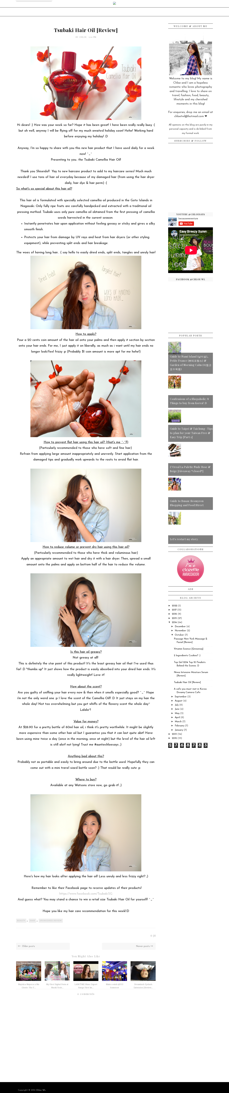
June (177, 709)
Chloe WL (41, 1090)
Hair (32, 921)
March (178, 721)
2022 (174, 606)
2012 (174, 738)
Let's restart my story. (184, 539)
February (179, 726)
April (177, 717)
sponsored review (51, 921)
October (179, 635)
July (177, 705)
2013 (174, 734)
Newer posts (143, 946)
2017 (174, 610)
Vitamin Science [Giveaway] (188, 649)
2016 (174, 614)
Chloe (83, 37)
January (179, 730)
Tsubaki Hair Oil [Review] (187, 682)
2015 (174, 618)
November (180, 630)
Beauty (21, 921)
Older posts (28, 946)
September (181, 697)
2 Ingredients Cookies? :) (187, 655)
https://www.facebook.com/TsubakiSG (85, 894)
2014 (174, 622)
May (177, 713)
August (178, 701)
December (180, 626)
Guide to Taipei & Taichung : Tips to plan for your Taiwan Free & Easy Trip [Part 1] (191, 433)
